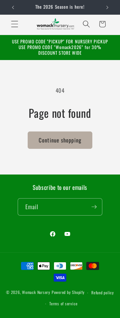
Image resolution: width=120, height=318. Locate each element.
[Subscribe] (94, 207)
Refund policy (102, 292)
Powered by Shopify (68, 292)
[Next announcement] (107, 7)
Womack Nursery (36, 292)
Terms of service (63, 303)
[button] (15, 24)
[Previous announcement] (13, 7)
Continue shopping (60, 140)
